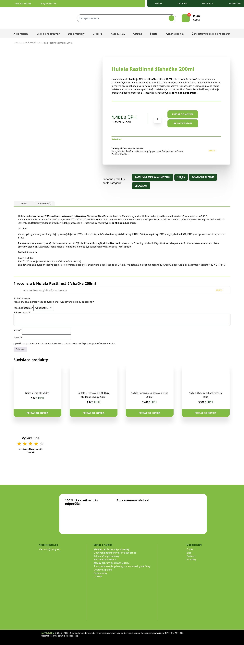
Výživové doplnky (174, 33)
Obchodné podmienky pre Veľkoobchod (115, 552)
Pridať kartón (183, 123)
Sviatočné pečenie (165, 151)
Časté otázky (100, 573)
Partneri (191, 556)
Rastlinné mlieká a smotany (135, 151)
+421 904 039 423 (23, 3)
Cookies (98, 576)
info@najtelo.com (48, 3)
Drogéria (97, 33)
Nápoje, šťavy (118, 33)
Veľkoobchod (235, 3)
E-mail (18, 337)
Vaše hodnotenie (23, 307)
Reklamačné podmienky (106, 556)
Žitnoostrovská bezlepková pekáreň (211, 33)
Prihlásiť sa (207, 3)
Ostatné (137, 33)
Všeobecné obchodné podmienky (111, 549)
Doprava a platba (103, 569)
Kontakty (191, 559)
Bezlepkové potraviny (48, 33)
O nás (190, 549)
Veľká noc (35, 42)
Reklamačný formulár (105, 559)
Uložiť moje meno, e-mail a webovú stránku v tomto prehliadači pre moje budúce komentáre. (66, 343)
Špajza (153, 33)
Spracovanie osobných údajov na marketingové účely (122, 566)
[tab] (24, 203)
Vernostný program (49, 549)
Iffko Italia (124, 154)
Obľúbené (182, 3)
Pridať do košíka (182, 114)
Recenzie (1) (44, 203)
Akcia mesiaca (21, 33)
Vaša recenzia (22, 312)
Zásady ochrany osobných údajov (111, 562)
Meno (18, 330)
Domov (158, 3)
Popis (24, 203)
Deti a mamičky (76, 33)
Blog (189, 552)
